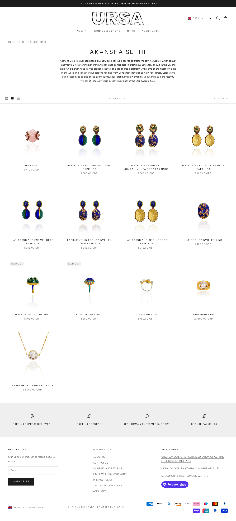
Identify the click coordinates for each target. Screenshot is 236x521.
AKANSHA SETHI (37, 42)
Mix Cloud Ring (146, 314)
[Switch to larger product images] (6, 98)
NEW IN (82, 31)
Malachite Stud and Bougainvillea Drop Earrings (146, 167)
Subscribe (21, 481)
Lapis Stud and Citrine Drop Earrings (146, 242)
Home (11, 42)
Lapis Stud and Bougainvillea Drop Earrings (89, 242)
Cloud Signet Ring (203, 314)
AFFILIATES (99, 491)
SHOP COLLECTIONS (107, 31)
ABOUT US (99, 457)
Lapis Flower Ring (89, 314)
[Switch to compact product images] (18, 98)
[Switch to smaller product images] (12, 98)
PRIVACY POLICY (102, 480)
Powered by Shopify (111, 507)
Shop (21, 42)
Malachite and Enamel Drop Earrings (89, 167)
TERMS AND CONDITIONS (107, 485)
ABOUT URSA (150, 31)
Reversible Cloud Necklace (32, 385)
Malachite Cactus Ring (32, 314)
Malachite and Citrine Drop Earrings (203, 167)
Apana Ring (32, 165)
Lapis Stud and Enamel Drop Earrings (33, 242)
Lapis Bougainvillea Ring (203, 240)
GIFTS (131, 31)
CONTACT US (100, 462)
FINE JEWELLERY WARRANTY (109, 474)
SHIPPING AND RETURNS (107, 468)
